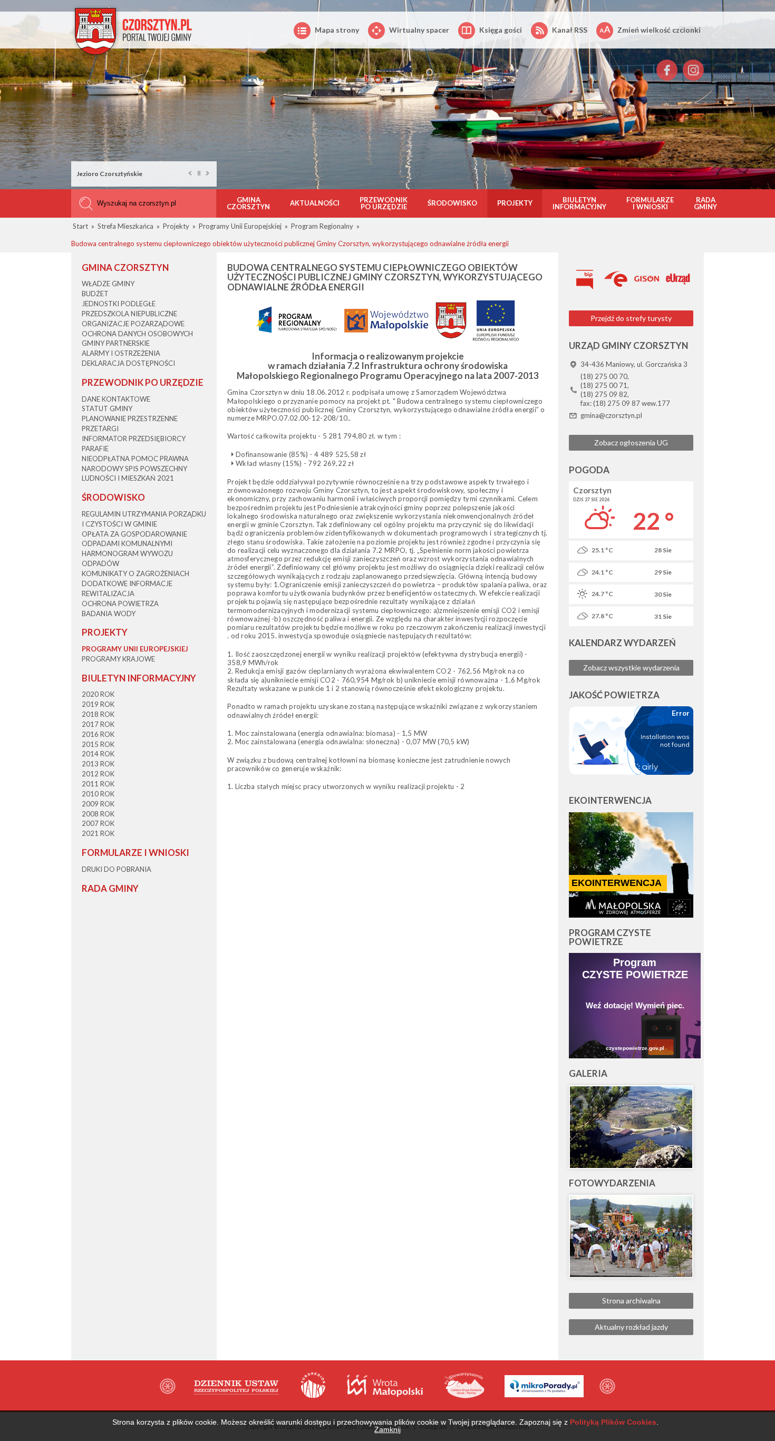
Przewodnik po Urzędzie (384, 203)
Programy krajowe (118, 659)
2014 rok (98, 753)
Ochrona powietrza (120, 603)
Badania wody (108, 613)
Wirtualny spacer (419, 29)
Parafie (95, 448)
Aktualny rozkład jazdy (631, 1326)
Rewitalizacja (108, 593)
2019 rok (98, 704)
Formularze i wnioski (650, 203)
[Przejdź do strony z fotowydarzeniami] (631, 1237)
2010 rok (98, 794)
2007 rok (98, 823)
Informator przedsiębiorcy (134, 438)
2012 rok (98, 774)
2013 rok (98, 764)
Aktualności (315, 203)
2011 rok (98, 784)
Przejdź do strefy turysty (631, 318)
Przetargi (100, 428)
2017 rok (98, 724)
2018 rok (98, 714)
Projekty (514, 203)
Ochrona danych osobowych (137, 333)
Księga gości (500, 29)
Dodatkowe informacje (127, 583)
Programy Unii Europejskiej (135, 649)
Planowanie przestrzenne (130, 418)
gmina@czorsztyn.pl (611, 415)
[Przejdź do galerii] (631, 1127)
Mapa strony (337, 29)
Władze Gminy (108, 283)
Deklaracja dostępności (128, 363)
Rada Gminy (705, 203)
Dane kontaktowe (116, 399)
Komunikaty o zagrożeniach (135, 573)
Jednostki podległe (119, 303)
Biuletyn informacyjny (579, 203)
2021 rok (98, 833)
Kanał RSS (569, 29)
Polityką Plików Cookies (613, 1422)
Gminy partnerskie (116, 343)
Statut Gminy (107, 408)
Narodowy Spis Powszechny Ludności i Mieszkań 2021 (134, 473)
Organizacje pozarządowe (133, 323)
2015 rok (98, 744)
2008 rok (98, 814)
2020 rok (98, 694)
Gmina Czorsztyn (248, 203)
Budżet (95, 293)
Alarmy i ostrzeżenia (121, 353)
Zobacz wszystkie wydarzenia (631, 667)
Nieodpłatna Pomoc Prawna (135, 458)
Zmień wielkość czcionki (659, 29)
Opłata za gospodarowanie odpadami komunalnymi (134, 539)
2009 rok (98, 804)
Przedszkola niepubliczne (129, 313)
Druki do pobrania (116, 869)
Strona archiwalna (631, 1300)
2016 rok (98, 734)
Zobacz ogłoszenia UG (631, 442)
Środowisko (452, 203)
